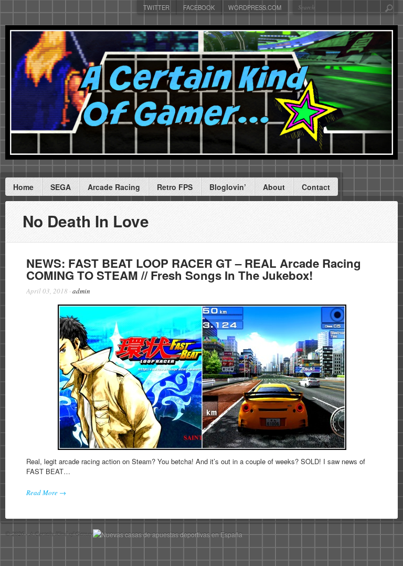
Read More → (46, 492)
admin (81, 291)
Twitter (156, 7)
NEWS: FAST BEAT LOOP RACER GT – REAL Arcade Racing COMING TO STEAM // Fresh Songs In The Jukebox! (193, 269)
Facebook (199, 7)
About (274, 187)
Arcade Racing (114, 187)
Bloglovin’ (227, 187)
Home (23, 187)
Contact (316, 187)
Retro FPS (175, 187)
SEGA (60, 187)
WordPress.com (254, 7)
